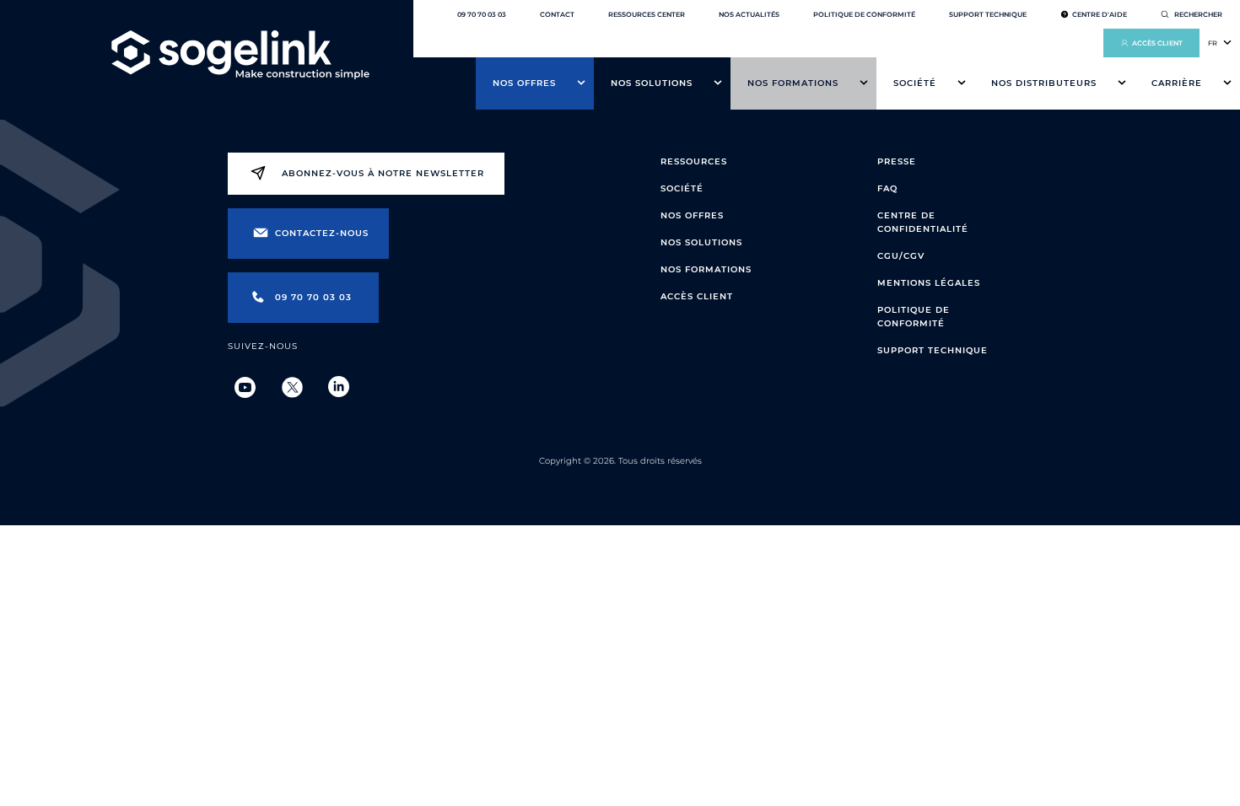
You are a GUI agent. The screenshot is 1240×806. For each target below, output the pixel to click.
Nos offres (524, 83)
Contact (557, 14)
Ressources (693, 161)
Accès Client (696, 296)
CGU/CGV (901, 255)
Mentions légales (928, 282)
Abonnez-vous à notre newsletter (383, 173)
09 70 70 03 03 (481, 14)
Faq (887, 188)
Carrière (1176, 83)
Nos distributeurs (1044, 83)
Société (914, 83)
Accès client (1157, 43)
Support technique (988, 14)
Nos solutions (652, 83)
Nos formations (792, 83)
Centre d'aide (1099, 14)
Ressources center (646, 14)
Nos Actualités (749, 14)
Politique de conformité (864, 14)
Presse (896, 161)
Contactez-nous (322, 233)
